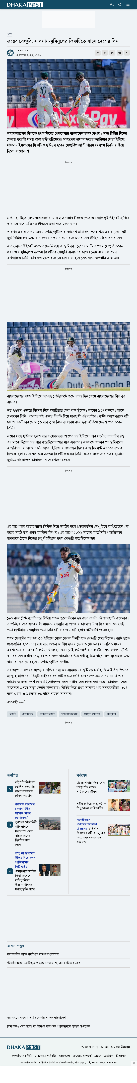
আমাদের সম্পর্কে (82, 1056)
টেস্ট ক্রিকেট (27, 714)
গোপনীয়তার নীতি (22, 1056)
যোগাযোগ (64, 1056)
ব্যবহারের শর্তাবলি (45, 1056)
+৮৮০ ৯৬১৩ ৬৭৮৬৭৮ (104, 1062)
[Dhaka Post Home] (23, 1047)
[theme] (112, 5)
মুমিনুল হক (111, 714)
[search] (120, 5)
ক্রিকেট (13, 714)
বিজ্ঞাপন (121, 1056)
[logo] (25, 4)
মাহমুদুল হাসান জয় (92, 714)
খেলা (9, 34)
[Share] (98, 53)
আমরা (97, 1056)
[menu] (127, 5)
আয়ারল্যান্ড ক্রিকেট (69, 714)
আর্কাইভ (108, 1056)
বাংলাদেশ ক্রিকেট (47, 714)
